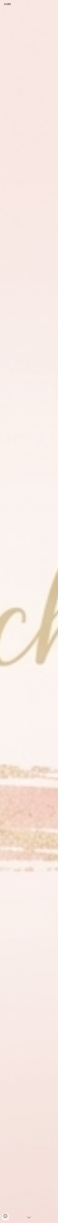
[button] (29, 1217)
